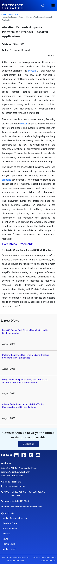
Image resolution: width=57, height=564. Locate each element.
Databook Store (10, 523)
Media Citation (9, 549)
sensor (23, 123)
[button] (53, 6)
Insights (6, 533)
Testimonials (9, 544)
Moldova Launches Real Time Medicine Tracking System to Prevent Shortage (25, 356)
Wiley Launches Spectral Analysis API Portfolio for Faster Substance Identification (25, 381)
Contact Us (28, 444)
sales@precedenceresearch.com (26, 506)
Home (3, 14)
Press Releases (10, 528)
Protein (32, 70)
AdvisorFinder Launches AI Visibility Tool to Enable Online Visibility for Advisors (23, 406)
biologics (6, 179)
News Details (14, 14)
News (5, 539)
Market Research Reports (15, 518)
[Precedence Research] (12, 5)
